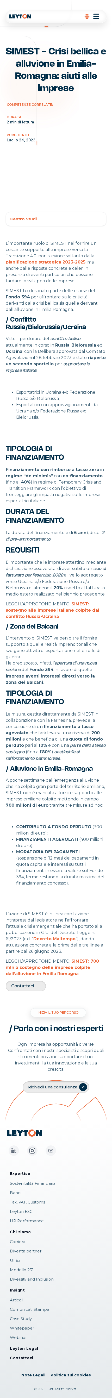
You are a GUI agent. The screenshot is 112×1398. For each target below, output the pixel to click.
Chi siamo (20, 1232)
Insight (17, 1290)
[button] (87, 16)
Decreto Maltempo (54, 938)
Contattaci (22, 985)
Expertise (20, 1173)
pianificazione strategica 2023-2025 (45, 262)
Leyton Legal (24, 1348)
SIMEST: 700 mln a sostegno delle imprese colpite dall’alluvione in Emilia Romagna (52, 967)
